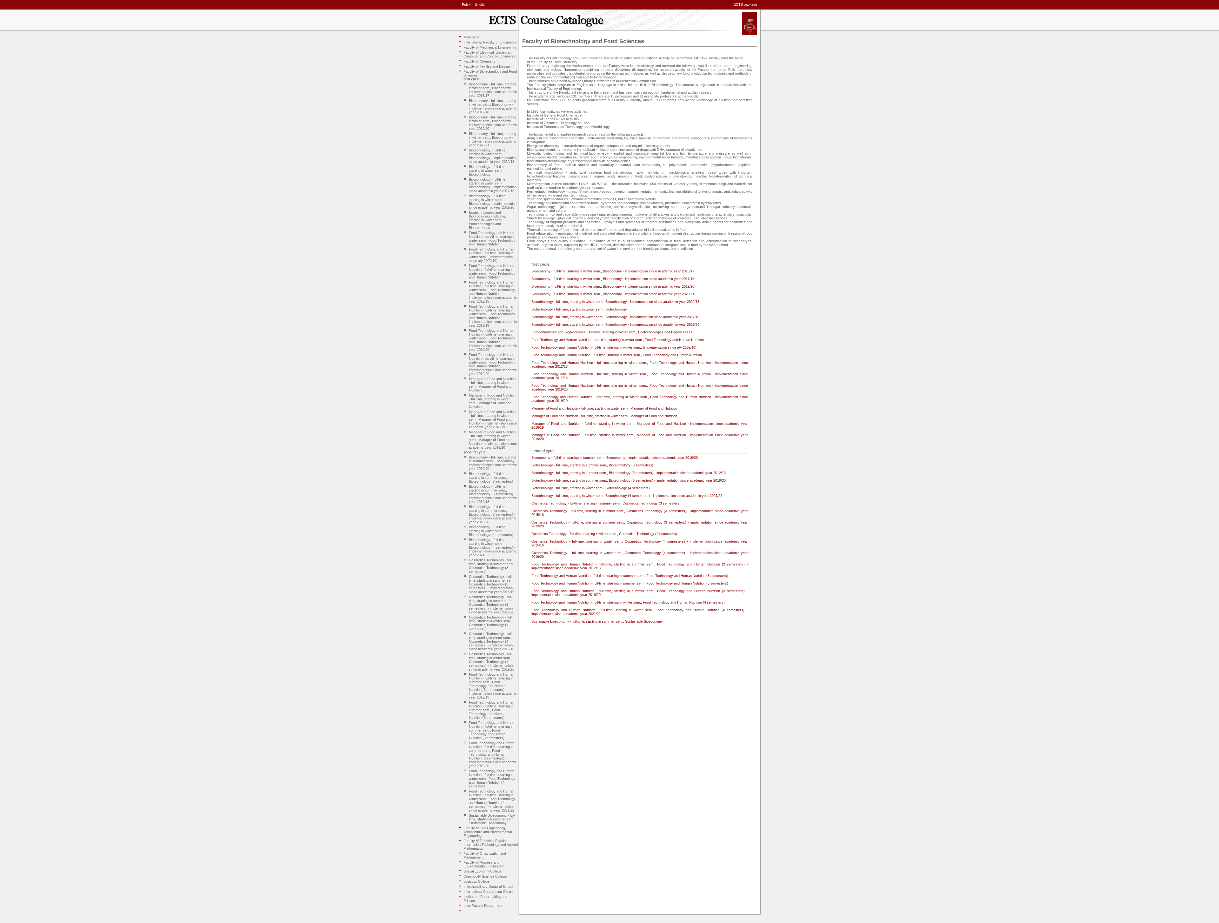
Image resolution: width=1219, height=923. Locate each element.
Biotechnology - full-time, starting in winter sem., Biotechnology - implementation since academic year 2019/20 (492, 201)
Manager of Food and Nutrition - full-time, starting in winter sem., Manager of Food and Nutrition (492, 384)
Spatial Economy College (482, 871)
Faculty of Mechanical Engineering (489, 47)
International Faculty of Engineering (490, 42)
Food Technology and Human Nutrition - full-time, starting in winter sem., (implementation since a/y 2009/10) (491, 255)
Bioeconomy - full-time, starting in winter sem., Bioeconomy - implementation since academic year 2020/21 (493, 139)
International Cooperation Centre (488, 891)
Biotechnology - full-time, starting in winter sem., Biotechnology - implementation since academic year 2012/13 (492, 156)
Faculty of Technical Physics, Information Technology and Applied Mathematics (490, 844)
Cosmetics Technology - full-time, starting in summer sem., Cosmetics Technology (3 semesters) (492, 565)
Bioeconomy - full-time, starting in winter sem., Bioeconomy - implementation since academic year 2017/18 (493, 106)
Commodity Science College (485, 876)
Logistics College (476, 881)
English (480, 4)
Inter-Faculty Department (482, 905)
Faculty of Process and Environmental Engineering (483, 864)
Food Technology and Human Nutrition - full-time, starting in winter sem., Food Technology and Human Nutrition (492, 271)
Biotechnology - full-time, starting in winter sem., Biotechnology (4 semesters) (491, 531)
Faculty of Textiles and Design (486, 66)
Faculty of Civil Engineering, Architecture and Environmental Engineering (487, 832)
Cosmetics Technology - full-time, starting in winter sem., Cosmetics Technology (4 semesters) (491, 623)
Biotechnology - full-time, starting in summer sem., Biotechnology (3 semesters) (491, 477)
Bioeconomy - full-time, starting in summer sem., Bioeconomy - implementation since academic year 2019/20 (493, 463)
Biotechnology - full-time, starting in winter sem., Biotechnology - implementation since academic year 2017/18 (492, 185)
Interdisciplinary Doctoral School (488, 886)
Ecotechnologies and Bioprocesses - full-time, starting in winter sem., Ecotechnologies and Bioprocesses (487, 220)
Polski (466, 4)
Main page (471, 37)
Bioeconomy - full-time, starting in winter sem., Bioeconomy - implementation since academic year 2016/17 (493, 89)
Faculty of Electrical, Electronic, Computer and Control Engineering (489, 54)
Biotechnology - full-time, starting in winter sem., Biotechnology (487, 170)
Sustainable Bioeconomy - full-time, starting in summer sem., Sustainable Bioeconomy (492, 819)
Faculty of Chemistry (479, 61)
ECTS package (745, 4)
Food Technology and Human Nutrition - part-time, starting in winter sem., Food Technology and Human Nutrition (492, 238)
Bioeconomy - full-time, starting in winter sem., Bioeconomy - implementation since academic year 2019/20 (493, 122)
